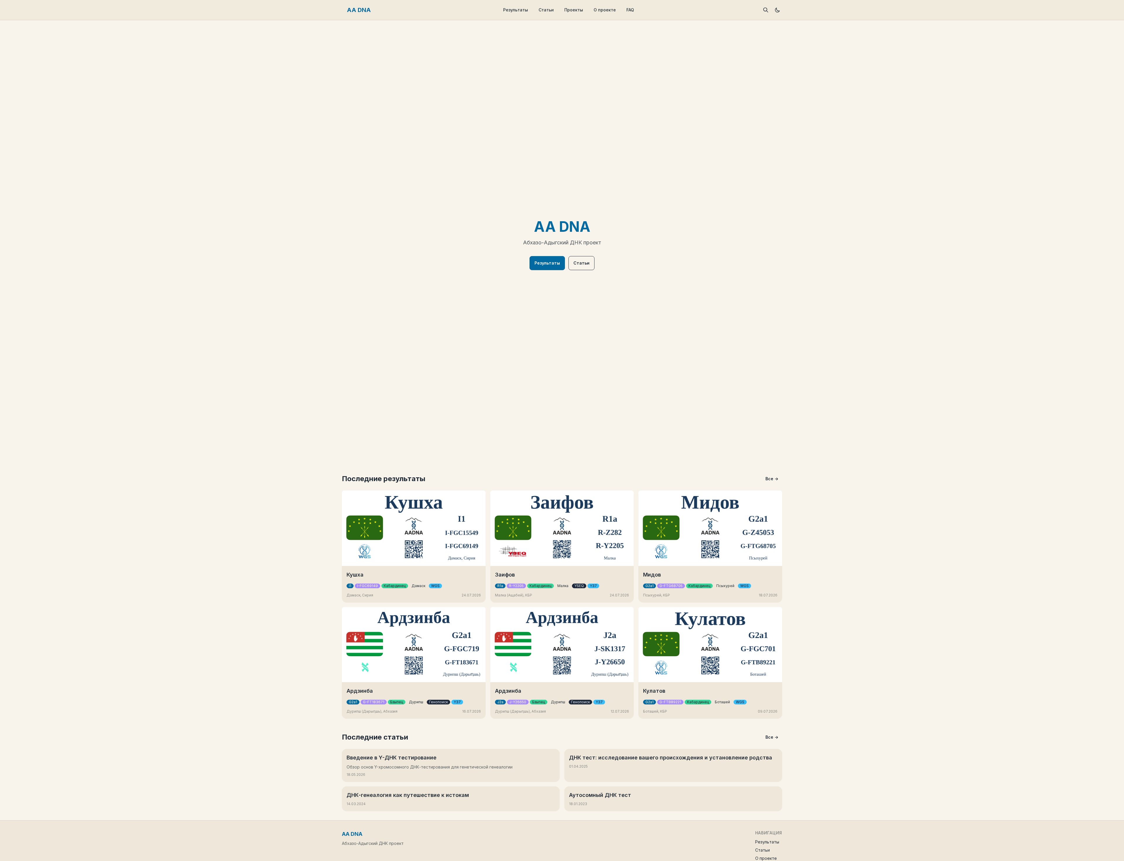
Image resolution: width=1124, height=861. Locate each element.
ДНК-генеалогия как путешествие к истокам (408, 795)
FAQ (630, 9)
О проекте (605, 9)
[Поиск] (765, 10)
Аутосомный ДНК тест (600, 795)
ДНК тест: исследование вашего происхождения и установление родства (670, 757)
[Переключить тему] (777, 10)
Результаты (515, 9)
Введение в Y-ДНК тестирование (391, 757)
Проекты (573, 9)
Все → (771, 478)
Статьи (546, 9)
